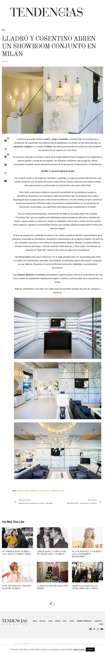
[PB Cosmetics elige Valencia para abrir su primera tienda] (17, 537)
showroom (54, 491)
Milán (47, 491)
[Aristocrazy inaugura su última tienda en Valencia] (87, 572)
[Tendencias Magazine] (46, 11)
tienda (62, 491)
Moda (35, 621)
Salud (72, 621)
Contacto (98, 621)
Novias (57, 621)
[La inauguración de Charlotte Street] (52, 572)
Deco (3, 30)
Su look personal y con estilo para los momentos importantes (87, 554)
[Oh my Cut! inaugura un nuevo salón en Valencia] (17, 572)
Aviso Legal (79, 649)
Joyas (50, 621)
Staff (101, 624)
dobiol (6, 61)
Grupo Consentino (31, 491)
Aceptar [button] (90, 649)
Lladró (41, 491)
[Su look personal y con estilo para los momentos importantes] (87, 537)
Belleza (42, 621)
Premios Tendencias (84, 621)
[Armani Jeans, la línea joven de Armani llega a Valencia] (52, 537)
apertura (20, 491)
